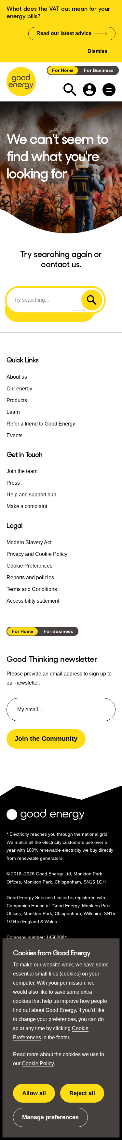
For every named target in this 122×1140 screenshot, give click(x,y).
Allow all (38, 1096)
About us (17, 377)
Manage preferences (50, 1120)
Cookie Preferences (29, 566)
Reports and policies (30, 577)
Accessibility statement (33, 601)
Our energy (19, 388)
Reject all (86, 1096)
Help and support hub (31, 494)
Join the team (22, 471)
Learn (13, 412)
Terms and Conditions (32, 589)
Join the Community (46, 738)
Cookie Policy (38, 1063)
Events (14, 435)
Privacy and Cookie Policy (37, 554)
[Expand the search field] (69, 89)
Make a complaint (27, 506)
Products (17, 400)
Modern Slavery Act (29, 542)
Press (13, 483)
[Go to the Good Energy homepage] (21, 81)
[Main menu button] (108, 89)
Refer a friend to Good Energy (41, 423)
